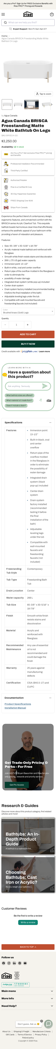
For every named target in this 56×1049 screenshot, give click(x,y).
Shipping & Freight (21, 1031)
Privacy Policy (41, 1035)
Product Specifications (18, 704)
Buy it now (28, 344)
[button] (7, 104)
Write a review (28, 922)
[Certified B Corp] (16, 976)
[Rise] (6, 976)
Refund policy (28, 1038)
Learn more (44, 351)
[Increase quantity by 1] (28, 324)
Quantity (5, 318)
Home (4, 36)
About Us (6, 1031)
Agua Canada (10, 115)
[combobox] (28, 22)
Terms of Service (25, 1035)
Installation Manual (15, 708)
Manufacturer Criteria (41, 1031)
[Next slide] (52, 104)
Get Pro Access (17, 785)
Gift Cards (10, 1035)
